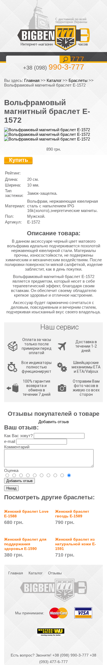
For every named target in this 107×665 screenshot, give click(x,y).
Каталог (54, 80)
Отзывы (55, 573)
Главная (32, 80)
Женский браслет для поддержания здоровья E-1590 (25, 544)
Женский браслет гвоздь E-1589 (72, 513)
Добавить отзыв (53, 421)
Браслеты (78, 80)
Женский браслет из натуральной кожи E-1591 (75, 544)
